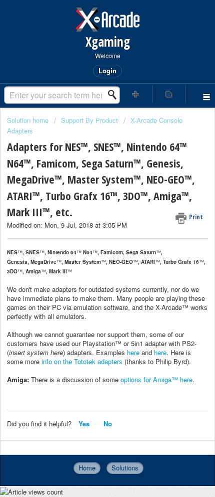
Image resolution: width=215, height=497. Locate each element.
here (133, 352)
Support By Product (89, 120)
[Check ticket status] (169, 94)
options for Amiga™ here (156, 379)
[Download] (89, 241)
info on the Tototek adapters (82, 361)
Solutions (125, 467)
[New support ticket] (135, 94)
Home (87, 467)
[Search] (115, 95)
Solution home (28, 120)
